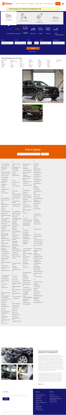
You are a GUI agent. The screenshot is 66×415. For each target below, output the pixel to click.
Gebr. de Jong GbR (16, 289)
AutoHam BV (15, 216)
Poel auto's (25, 258)
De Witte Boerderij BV (38, 302)
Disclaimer (16, 411)
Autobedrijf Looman (27, 181)
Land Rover (22, 64)
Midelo (24, 203)
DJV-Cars (3, 308)
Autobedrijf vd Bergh (5, 221)
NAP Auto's (25, 218)
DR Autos (3, 314)
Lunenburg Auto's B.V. (27, 185)
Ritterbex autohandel (27, 289)
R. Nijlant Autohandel (27, 220)
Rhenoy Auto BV (26, 282)
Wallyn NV (36, 288)
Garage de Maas (26, 190)
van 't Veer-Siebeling (38, 243)
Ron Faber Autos (15, 182)
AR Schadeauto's (4, 177)
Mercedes (31, 61)
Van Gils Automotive (16, 196)
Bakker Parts (4, 206)
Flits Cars (14, 184)
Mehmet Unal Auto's (27, 197)
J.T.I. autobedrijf (15, 298)
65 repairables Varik (38, 239)
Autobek (3, 187)
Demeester (3, 302)
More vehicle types (60, 34)
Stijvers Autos (37, 196)
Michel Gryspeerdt (16, 206)
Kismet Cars (14, 309)
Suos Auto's (36, 207)
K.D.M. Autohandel (16, 303)
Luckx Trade (25, 183)
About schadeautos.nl (40, 394)
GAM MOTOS (15, 191)
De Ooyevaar (26, 232)
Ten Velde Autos (37, 214)
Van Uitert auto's (37, 234)
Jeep (21, 61)
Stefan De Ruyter (26, 302)
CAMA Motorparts (5, 278)
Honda (12, 65)
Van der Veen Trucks (38, 241)
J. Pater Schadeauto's (27, 248)
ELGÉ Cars (14, 172)
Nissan (30, 66)
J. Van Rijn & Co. (26, 287)
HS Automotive (15, 254)
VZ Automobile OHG (38, 276)
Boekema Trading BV (5, 240)
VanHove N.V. (15, 252)
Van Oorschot (26, 230)
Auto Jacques (15, 279)
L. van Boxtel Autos (5, 253)
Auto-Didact (3, 304)
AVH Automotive (4, 192)
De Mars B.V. (25, 194)
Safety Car (36, 165)
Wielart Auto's (37, 293)
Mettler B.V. (25, 199)
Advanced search (32, 51)
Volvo (57, 61)
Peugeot (40, 61)
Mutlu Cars (25, 213)
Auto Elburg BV (15, 170)
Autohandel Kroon (5, 189)
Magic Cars (25, 192)
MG (29, 62)
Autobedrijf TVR (37, 223)
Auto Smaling (36, 189)
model (16, 40)
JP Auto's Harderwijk (16, 296)
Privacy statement (21, 411)
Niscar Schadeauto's (27, 221)
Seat (48, 60)
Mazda (30, 60)
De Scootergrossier (38, 179)
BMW (2, 62)
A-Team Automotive (5, 165)
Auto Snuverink (37, 194)
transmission (56, 40)
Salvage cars (31, 3)
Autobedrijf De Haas (16, 213)
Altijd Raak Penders (5, 173)
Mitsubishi (31, 65)
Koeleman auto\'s (16, 314)
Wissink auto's (37, 300)
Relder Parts (25, 278)
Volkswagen (59, 60)
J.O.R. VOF (14, 291)
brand (2, 40)
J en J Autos (14, 277)
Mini (30, 64)
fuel (41, 40)
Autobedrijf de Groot (16, 204)
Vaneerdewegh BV (38, 236)
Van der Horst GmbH (16, 250)
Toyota (48, 66)
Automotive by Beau (5, 211)
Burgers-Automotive (5, 270)
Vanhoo (35, 238)
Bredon (2, 260)
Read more (40, 384)
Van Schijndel (36, 174)
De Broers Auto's (4, 265)
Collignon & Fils (4, 287)
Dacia (12, 60)
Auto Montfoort (26, 204)
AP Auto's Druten (4, 175)
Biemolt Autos (4, 227)
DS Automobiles (14, 61)
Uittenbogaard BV (37, 229)
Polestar (40, 62)
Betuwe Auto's (4, 223)
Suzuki (48, 64)
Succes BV (36, 205)
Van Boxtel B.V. (4, 255)
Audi (2, 61)
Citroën (2, 65)
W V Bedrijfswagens (38, 281)
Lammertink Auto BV (27, 170)
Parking (37, 404)
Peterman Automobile (27, 253)
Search (33, 48)
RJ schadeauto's (26, 291)
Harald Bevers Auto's (5, 225)
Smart (48, 62)
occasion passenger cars (49, 3)
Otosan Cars (25, 240)
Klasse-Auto (14, 310)
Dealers (58, 3)
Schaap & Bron (37, 170)
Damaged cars (23, 3)
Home (17, 3)
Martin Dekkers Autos (6, 299)
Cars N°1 (3, 285)
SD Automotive (37, 181)
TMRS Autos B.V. (37, 222)
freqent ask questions (54, 396)
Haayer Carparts (15, 215)
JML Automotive (15, 281)
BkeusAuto (3, 228)
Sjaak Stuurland (37, 203)
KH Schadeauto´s (15, 307)
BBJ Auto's (3, 209)
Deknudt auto (4, 300)
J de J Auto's (15, 276)
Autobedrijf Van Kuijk (16, 321)
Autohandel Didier (5, 306)
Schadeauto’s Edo (37, 172)
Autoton (3, 191)
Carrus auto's (4, 283)
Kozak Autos (14, 316)
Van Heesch (14, 226)
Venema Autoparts (38, 248)
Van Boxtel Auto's (5, 251)
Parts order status (39, 409)
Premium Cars (26, 260)
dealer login (52, 394)
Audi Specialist (4, 179)
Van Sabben (36, 164)
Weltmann (36, 290)
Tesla (48, 65)
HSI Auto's (14, 258)
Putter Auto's (25, 267)
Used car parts (39, 3)
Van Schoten (36, 178)
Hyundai (12, 66)
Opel (39, 60)
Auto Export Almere (5, 256)
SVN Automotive (37, 208)
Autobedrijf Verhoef (38, 256)
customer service (53, 401)
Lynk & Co (22, 66)
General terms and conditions (8, 411)
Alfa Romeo (3, 60)
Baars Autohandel (5, 198)
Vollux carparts (37, 269)
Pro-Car (24, 265)
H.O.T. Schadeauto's (16, 211)
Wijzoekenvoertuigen (38, 295)
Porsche (39, 64)
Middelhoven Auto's (27, 201)
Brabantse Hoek (4, 258)
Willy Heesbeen (15, 225)
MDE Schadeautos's (27, 195)
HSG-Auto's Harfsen (16, 256)
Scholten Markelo (37, 176)
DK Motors (3, 310)
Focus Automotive (16, 186)
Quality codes (38, 406)
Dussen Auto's (4, 323)
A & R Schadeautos (5, 164)
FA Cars (13, 180)
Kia (20, 62)
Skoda (48, 61)
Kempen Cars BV (15, 305)
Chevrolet (3, 64)
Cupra (2, 66)
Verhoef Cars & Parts (38, 258)
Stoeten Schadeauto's (38, 198)
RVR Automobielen (27, 304)
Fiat (11, 62)
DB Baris (3, 208)
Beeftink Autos (4, 213)
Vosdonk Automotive (38, 271)
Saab (39, 66)
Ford (12, 64)
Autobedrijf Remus (27, 280)
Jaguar (21, 60)
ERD (28, 40)
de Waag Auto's (37, 286)
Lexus (21, 65)
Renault (39, 65)
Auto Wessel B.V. (37, 292)
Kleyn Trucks (15, 312)
